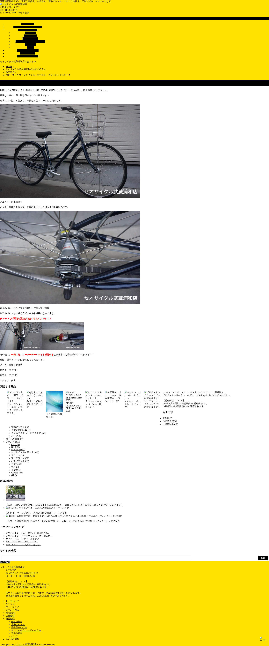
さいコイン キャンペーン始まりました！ (93, 404)
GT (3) (14, 475)
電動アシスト (30, 35)
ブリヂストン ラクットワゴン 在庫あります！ (152, 404)
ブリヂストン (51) (20, 458)
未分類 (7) (167, 418)
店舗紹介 (10, 615)
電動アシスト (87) (20, 427)
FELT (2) (15, 444)
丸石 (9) (15, 467)
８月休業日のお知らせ (54, 415)
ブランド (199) (13, 442)
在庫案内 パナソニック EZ (113, 399)
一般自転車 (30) (170, 424)
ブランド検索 (12, 610)
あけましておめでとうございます (34, 404)
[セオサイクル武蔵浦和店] (13, 4)
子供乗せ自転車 (30, 38)
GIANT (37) (17, 473)
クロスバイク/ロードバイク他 (30, 41)
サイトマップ (12, 607)
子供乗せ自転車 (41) (21, 430)
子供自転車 (30, 44)
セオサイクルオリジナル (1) (25, 452)
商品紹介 (75, 90)
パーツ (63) (16, 436)
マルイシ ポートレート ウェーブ (133, 404)
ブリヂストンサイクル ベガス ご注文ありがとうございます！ (196, 395)
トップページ (12, 601)
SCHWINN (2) (18, 449)
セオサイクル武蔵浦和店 (24, 644)
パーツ (30, 47)
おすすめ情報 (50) (14, 439)
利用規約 (10, 613)
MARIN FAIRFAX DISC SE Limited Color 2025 (74, 407)
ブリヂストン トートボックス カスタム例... (29, 536)
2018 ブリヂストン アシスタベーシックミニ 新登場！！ (194, 392)
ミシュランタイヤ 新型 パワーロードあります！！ (15, 408)
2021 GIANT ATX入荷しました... (23, 544)
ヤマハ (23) (16, 464)
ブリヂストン (100, 90)
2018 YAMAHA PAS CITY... (22, 541)
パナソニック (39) (20, 461)
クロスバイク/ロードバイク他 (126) (28, 433)
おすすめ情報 (12, 639)
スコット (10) (17, 455)
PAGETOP (5, 562)
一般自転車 (30, 33)
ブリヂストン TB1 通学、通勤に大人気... (27, 533)
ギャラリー (11, 604)
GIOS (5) (15, 447)
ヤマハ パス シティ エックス (22, 539)
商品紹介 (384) (170, 421)
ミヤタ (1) (16, 470)
